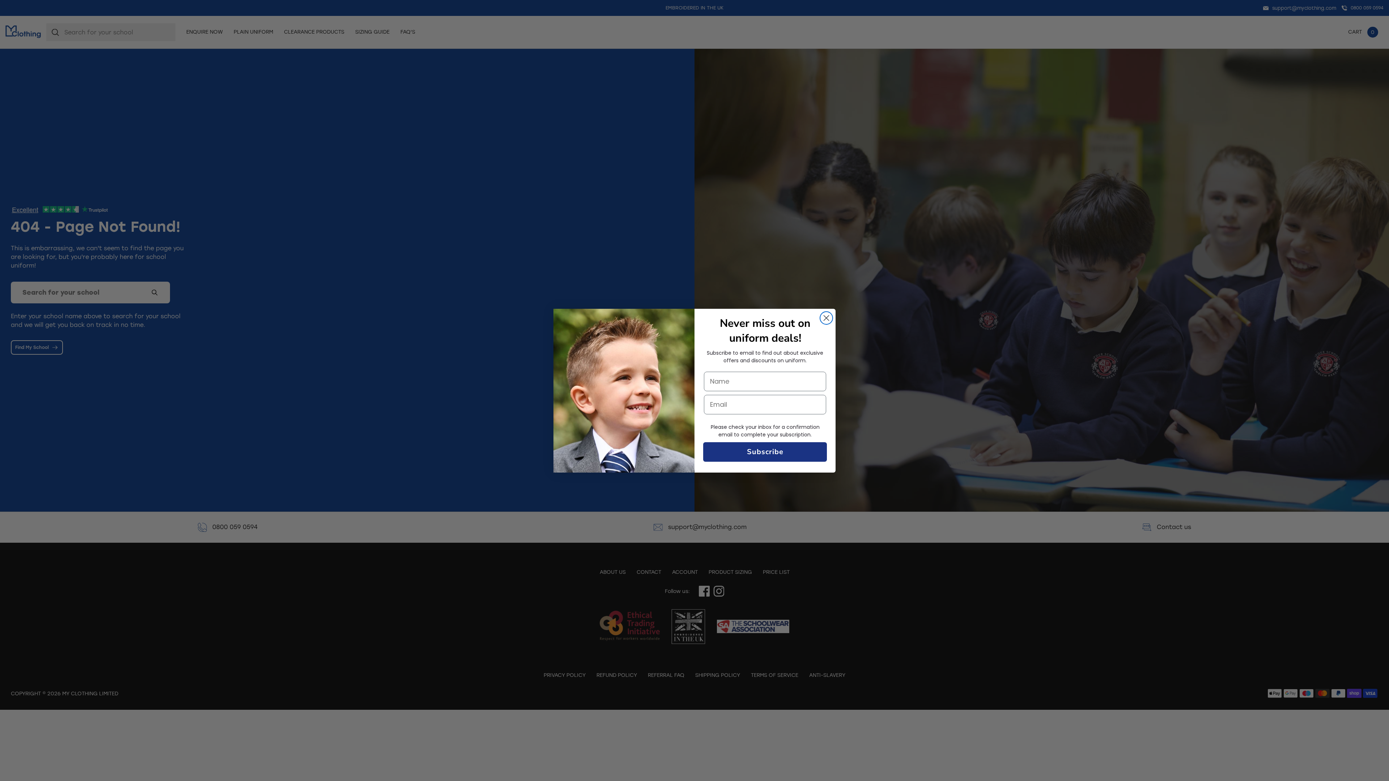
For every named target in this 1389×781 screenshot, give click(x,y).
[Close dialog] (826, 318)
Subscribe (765, 452)
